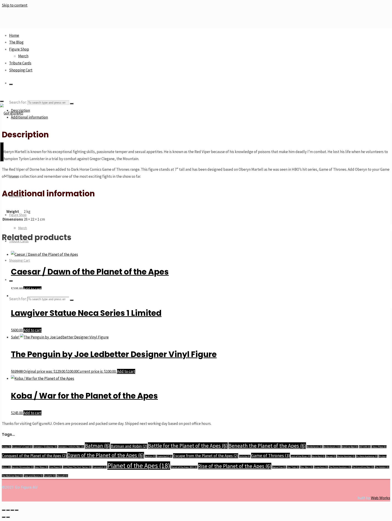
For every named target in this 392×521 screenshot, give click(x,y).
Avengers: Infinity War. (71, 446)
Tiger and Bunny (33, 475)
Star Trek (293, 467)
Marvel (331, 456)
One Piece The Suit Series (77, 467)
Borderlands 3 (332, 446)
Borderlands (315, 446)
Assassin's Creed (22, 446)
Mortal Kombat (346, 456)
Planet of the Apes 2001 (184, 467)
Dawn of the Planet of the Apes (105, 455)
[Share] (12, 510)
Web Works (380, 498)
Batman (97, 445)
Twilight (50, 475)
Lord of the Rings (301, 456)
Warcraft (62, 475)
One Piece (55, 467)
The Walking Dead (12, 475)
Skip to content (14, 5)
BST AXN (365, 446)
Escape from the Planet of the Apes (205, 455)
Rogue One (279, 467)
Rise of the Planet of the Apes (234, 466)
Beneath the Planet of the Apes (267, 445)
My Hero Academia (367, 456)
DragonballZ (164, 456)
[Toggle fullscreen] (8, 510)
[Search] (11, 84)
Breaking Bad (349, 446)
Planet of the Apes (138, 465)
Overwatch (99, 467)
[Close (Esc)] (16, 510)
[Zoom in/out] (3, 510)
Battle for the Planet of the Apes (188, 445)
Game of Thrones (270, 455)
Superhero (321, 467)
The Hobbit (382, 467)
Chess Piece (379, 446)
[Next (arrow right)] (8, 517)
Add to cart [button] (32, 330)
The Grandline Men (363, 467)
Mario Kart (318, 456)
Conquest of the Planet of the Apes (34, 455)
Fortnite (244, 456)
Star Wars (306, 467)
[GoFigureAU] (11, 113)
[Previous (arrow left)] (3, 517)
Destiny (150, 456)
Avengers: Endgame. (45, 446)
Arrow (6, 446)
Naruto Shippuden (23, 467)
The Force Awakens (340, 467)
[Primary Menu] (2, 151)
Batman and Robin (129, 446)
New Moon (41, 467)
